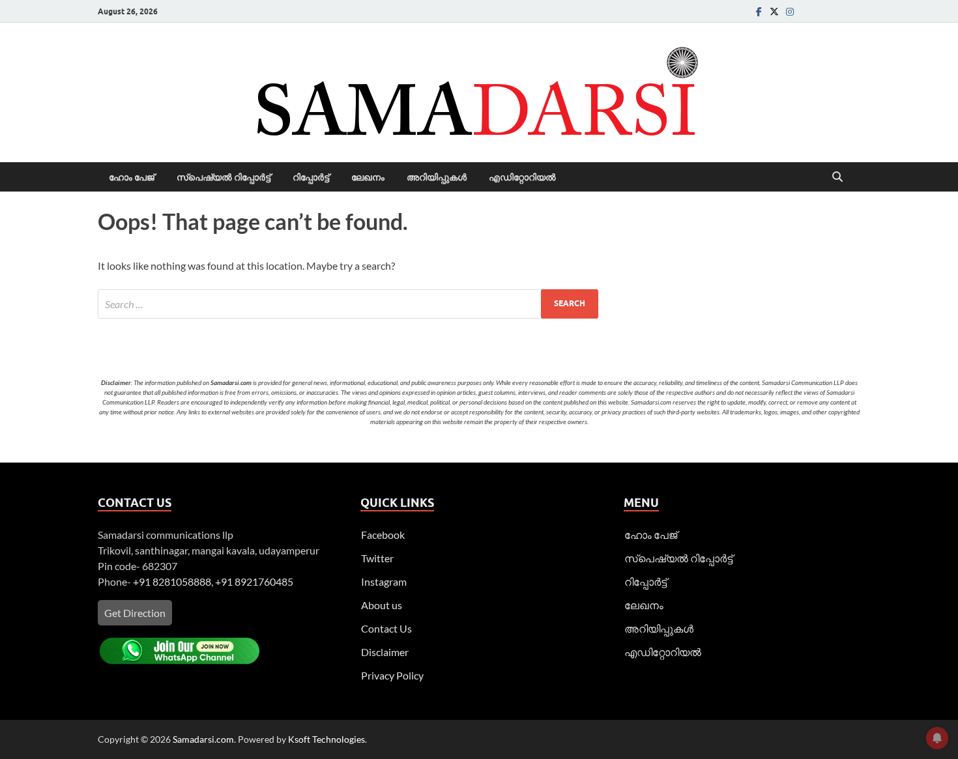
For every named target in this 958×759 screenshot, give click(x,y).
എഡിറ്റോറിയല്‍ (522, 177)
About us (381, 605)
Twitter (377, 558)
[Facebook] (758, 11)
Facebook (383, 534)
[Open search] (837, 177)
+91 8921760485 (254, 581)
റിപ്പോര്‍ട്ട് (311, 177)
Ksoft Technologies (326, 739)
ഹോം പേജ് (131, 177)
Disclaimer (385, 652)
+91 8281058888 (172, 581)
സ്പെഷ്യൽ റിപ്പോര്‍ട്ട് (223, 177)
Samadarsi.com (203, 739)
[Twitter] (774, 11)
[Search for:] (348, 304)
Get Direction (135, 613)
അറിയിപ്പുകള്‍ (437, 177)
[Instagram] (790, 11)
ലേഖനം (368, 177)
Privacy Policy (392, 675)
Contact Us (386, 628)
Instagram (384, 581)
